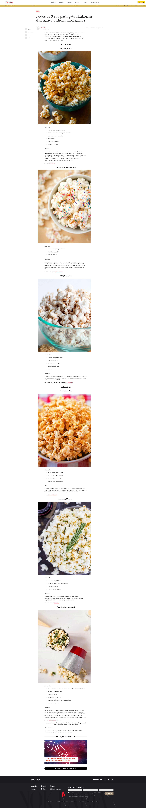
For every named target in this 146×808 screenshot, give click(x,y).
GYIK (97, 801)
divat (55, 5)
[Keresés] (125, 6)
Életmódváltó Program (9, 5)
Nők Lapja (9, 2)
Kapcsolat (81, 801)
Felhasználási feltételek (62, 801)
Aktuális (53, 2)
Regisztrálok (142, 5)
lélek (97, 5)
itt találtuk (52, 163)
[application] (65, 752)
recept (86, 27)
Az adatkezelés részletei (83, 796)
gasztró (117, 5)
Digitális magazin (95, 2)
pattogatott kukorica (93, 27)
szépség (34, 5)
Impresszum (51, 801)
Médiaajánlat (90, 801)
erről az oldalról (52, 720)
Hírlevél (131, 5)
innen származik (53, 495)
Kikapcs (69, 2)
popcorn (100, 27)
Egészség (61, 2)
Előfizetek (141, 2)
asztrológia (76, 5)
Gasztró (77, 2)
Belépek (137, 5)
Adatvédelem (74, 801)
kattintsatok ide (59, 271)
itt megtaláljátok (69, 382)
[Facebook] (127, 6)
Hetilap (85, 2)
